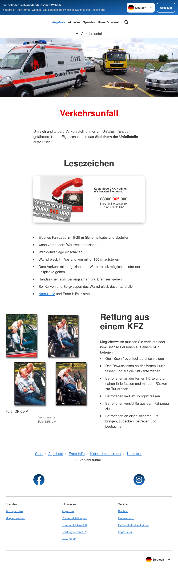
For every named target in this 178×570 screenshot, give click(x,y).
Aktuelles (74, 22)
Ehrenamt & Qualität (74, 525)
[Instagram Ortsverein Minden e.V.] (139, 479)
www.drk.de (69, 539)
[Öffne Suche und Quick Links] (126, 22)
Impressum (125, 532)
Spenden (89, 22)
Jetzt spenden (14, 511)
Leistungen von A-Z (74, 532)
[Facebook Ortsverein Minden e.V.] (38, 479)
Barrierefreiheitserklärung (133, 525)
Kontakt (123, 511)
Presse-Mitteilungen (74, 518)
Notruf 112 (47, 293)
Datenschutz (126, 518)
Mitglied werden (15, 518)
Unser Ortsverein (109, 22)
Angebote (58, 22)
